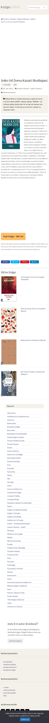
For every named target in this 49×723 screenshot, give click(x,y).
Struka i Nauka (12, 596)
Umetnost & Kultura (14, 606)
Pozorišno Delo (12, 555)
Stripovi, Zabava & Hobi (15, 593)
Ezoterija (10, 468)
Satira (9, 579)
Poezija (9, 544)
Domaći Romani (13, 444)
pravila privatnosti (10, 667)
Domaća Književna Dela (15, 441)
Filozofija (10, 482)
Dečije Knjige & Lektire (15, 437)
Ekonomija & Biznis (14, 458)
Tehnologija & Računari (15, 600)
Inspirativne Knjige (14, 492)
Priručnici (10, 562)
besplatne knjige (9, 670)
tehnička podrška (9, 664)
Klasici (9, 506)
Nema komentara (9, 92)
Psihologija (11, 565)
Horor (9, 486)
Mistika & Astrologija (15, 534)
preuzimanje (7, 662)
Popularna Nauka (13, 551)
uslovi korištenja (9, 690)
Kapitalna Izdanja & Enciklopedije (19, 503)
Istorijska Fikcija (13, 499)
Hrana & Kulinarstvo (14, 489)
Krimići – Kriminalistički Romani (18, 524)
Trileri (9, 603)
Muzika (9, 537)
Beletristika (11, 423)
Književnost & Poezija (15, 520)
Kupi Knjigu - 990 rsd (13, 236)
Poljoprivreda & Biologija (16, 548)
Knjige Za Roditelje (14, 517)
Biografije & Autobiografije (17, 434)
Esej (8, 465)
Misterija (10, 530)
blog (5, 696)
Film (8, 479)
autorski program (15, 641)
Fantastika (11, 472)
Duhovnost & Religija (15, 454)
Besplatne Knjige (13, 427)
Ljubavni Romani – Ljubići (16, 527)
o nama (6, 687)
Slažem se (25, 719)
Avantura (10, 420)
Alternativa (11, 413)
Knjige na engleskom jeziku (17, 510)
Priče (9, 558)
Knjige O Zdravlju (13, 513)
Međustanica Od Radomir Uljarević (33, 340)
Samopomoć (11, 575)
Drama (9, 448)
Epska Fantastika (13, 461)
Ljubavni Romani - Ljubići (26, 88)
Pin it (25, 262)
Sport (9, 589)
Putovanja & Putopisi (15, 568)
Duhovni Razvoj (13, 451)
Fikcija (9, 475)
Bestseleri (11, 430)
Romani (38, 88)
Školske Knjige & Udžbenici (17, 586)
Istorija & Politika (13, 496)
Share (6, 262)
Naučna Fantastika (14, 541)
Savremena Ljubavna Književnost (19, 582)
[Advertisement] (24, 51)
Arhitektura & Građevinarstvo (18, 416)
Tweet (16, 262)
